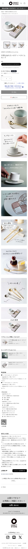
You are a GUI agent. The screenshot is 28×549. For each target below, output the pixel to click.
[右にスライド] (26, 45)
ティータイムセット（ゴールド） (12, 64)
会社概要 (24, 543)
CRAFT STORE (9, 543)
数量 (2, 75)
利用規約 (20, 545)
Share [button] (4, 487)
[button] (3, 3)
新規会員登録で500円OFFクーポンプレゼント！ (14, 8)
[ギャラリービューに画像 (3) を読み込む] (14, 45)
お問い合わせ (14, 505)
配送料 (5, 73)
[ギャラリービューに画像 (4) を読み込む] (21, 45)
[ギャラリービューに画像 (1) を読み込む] (7, 45)
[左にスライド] (1, 45)
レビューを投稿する (19, 470)
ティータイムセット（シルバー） (12, 68)
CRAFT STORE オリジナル (9, 52)
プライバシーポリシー (12, 545)
